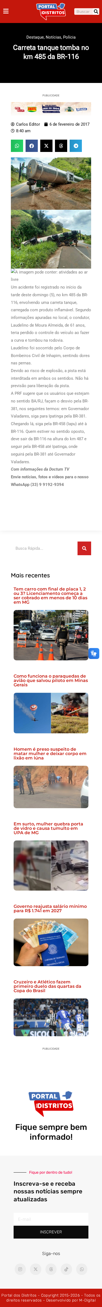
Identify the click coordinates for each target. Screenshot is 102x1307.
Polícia (69, 37)
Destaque (35, 37)
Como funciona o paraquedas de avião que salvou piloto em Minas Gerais (51, 680)
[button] (17, 146)
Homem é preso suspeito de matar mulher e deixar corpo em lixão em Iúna (50, 754)
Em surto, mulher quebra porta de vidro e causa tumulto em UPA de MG (48, 828)
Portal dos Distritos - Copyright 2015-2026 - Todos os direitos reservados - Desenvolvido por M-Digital (50, 1298)
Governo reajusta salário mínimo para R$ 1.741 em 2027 (50, 908)
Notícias (53, 37)
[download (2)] (51, 108)
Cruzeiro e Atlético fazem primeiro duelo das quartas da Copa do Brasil (47, 986)
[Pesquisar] (96, 11)
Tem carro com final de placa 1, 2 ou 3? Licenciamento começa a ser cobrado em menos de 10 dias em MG (50, 595)
